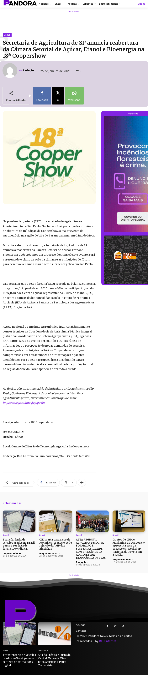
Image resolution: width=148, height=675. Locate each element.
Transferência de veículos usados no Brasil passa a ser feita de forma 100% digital (19, 544)
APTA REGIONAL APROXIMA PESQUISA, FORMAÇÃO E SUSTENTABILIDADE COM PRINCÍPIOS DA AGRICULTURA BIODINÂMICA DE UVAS (91, 548)
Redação (28, 70)
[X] (123, 626)
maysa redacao (12, 553)
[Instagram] (115, 626)
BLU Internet (107, 641)
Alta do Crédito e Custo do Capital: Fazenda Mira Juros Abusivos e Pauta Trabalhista (54, 660)
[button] (141, 4)
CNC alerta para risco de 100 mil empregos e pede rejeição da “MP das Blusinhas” (55, 544)
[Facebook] (107, 626)
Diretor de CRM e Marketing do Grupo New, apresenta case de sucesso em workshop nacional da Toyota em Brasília (129, 547)
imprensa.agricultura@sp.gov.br (24, 402)
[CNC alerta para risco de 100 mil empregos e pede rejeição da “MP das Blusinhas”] (55, 521)
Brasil (7, 34)
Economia (43, 650)
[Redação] (10, 70)
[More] (82, 483)
